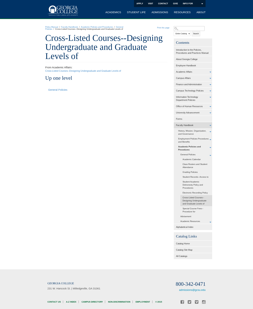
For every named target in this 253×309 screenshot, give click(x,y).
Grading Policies (190, 172)
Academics (113, 12)
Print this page (163, 28)
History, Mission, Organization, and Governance (192, 132)
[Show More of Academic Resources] (210, 222)
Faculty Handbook (69, 27)
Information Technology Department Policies (187, 98)
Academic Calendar (192, 159)
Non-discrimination (119, 302)
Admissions (160, 12)
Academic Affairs (184, 72)
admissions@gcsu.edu (192, 290)
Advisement (185, 216)
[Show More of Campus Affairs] (210, 78)
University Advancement (187, 112)
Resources (182, 12)
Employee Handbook (186, 65)
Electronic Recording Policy (195, 193)
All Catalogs (181, 256)
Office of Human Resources (189, 106)
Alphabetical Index (184, 227)
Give (175, 3)
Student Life (136, 12)
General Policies (187, 154)
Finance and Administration (189, 84)
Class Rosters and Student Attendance (195, 165)
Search (196, 34)
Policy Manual (51, 27)
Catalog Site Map (184, 250)
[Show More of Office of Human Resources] (210, 106)
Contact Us (54, 302)
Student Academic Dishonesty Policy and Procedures (193, 185)
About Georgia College (187, 59)
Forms (179, 119)
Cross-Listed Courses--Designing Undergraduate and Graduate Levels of (194, 200)
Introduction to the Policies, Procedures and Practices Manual (192, 51)
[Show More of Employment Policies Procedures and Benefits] (210, 139)
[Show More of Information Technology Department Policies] (210, 97)
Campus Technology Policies (190, 90)
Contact (163, 3)
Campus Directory (92, 302)
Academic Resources (190, 221)
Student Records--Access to (195, 177)
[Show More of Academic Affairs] (210, 72)
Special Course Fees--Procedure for (193, 210)
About (201, 12)
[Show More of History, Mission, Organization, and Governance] (210, 131)
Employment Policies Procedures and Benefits (193, 140)
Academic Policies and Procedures (97, 27)
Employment (143, 302)
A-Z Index (71, 302)
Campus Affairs (183, 78)
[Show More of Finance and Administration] (210, 84)
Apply (139, 3)
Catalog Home (183, 243)
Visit (150, 3)
